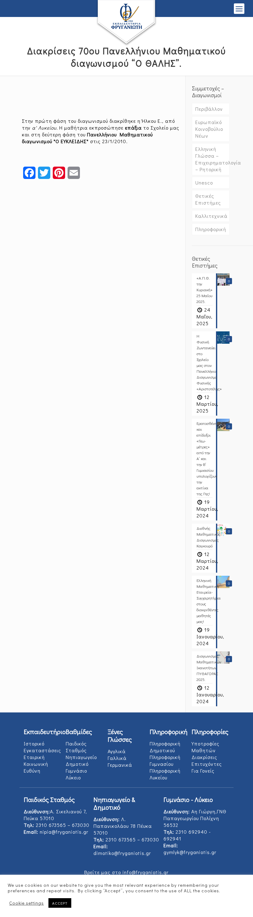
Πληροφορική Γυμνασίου (165, 760)
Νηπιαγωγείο (81, 757)
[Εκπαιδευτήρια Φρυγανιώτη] (126, 23)
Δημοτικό (77, 764)
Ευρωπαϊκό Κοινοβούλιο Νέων (209, 129)
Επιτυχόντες (207, 764)
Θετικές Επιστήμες (208, 199)
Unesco (204, 182)
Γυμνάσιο (76, 770)
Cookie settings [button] (26, 903)
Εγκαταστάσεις (42, 750)
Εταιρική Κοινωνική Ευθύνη (36, 764)
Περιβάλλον (209, 109)
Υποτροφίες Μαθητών (205, 746)
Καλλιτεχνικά (211, 216)
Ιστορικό (34, 743)
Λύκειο (73, 777)
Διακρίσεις (204, 757)
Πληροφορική (210, 229)
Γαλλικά (117, 758)
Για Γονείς (203, 770)
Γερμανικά (120, 764)
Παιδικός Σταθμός (76, 746)
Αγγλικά (117, 751)
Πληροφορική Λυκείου (165, 774)
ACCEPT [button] (60, 903)
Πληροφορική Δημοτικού (165, 746)
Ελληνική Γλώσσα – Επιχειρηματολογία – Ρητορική (212, 159)
